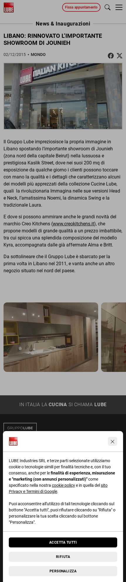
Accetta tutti (63, 542)
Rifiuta (63, 557)
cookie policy (63, 485)
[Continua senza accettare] (112, 441)
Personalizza (63, 571)
